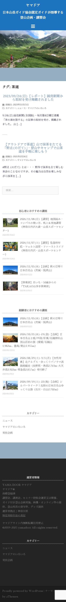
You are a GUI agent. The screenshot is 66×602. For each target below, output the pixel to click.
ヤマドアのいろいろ (37, 108)
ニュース (21, 108)
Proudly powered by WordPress (22, 591)
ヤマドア (33, 5)
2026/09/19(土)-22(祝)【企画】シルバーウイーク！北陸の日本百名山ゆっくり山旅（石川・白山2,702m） (42, 386)
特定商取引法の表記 (13, 515)
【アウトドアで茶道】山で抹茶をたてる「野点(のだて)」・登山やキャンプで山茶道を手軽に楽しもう (33, 148)
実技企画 (7, 433)
